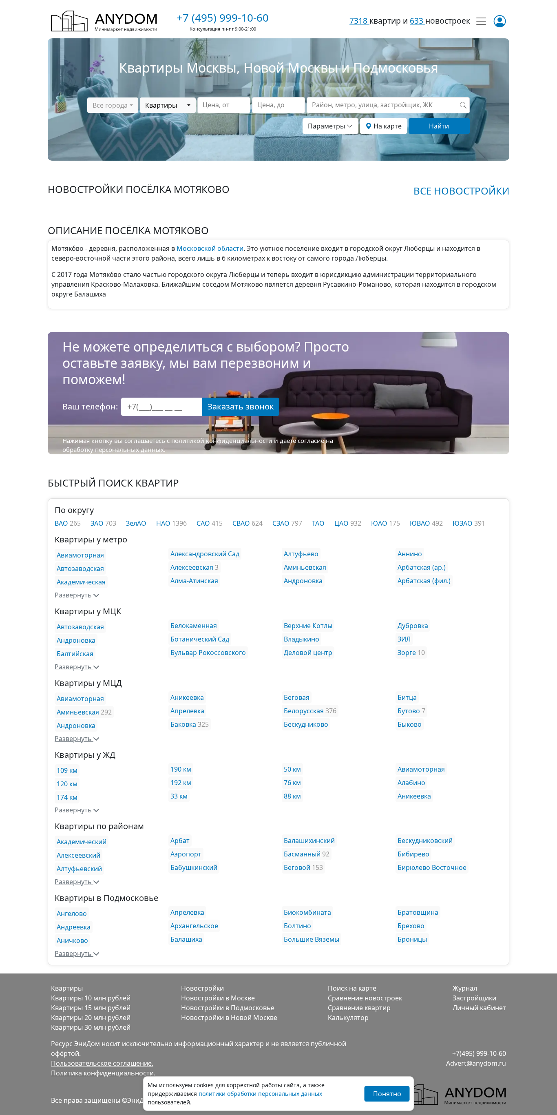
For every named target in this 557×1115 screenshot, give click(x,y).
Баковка (183, 724)
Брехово (411, 925)
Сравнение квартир (359, 1007)
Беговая (296, 697)
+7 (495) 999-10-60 (223, 17)
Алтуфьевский (79, 868)
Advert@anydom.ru (476, 1063)
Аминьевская (305, 567)
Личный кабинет (479, 1007)
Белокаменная (193, 625)
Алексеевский (78, 855)
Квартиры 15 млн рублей (90, 1007)
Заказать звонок (241, 406)
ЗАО (98, 523)
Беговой (297, 867)
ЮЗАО (463, 523)
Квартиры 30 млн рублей (90, 1027)
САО (204, 523)
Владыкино (301, 639)
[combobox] (112, 105)
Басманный (302, 854)
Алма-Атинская (194, 580)
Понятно (387, 1093)
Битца (407, 697)
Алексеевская (191, 567)
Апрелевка (187, 710)
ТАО (318, 523)
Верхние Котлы (308, 625)
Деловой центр (308, 652)
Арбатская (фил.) (424, 580)
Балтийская (75, 653)
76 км (292, 782)
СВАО (242, 523)
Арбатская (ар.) (422, 567)
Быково (410, 724)
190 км (180, 769)
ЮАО (380, 523)
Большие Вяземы (311, 939)
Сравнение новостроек (365, 997)
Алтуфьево (301, 553)
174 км (67, 797)
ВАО (62, 523)
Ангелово (72, 913)
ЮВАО (421, 523)
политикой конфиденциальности (221, 440)
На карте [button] (387, 126)
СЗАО (281, 523)
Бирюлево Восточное (432, 867)
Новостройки (202, 988)
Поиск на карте (352, 988)
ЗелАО (136, 523)
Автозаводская (80, 568)
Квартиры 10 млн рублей (90, 997)
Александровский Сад (204, 553)
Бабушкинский (193, 867)
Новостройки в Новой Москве (229, 1017)
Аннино (410, 553)
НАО (164, 523)
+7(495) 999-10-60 (479, 1053)
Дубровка (413, 625)
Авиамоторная (80, 555)
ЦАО (342, 523)
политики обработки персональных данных (260, 1093)
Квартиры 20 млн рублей (90, 1017)
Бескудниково (306, 724)
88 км (292, 796)
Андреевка (74, 927)
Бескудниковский (425, 840)
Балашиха (186, 939)
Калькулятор (348, 1017)
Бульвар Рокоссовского (208, 652)
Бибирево (413, 854)
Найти (439, 126)
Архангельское (194, 925)
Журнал (465, 988)
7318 (359, 20)
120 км (67, 783)
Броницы (412, 939)
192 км (180, 782)
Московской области (210, 248)
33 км (179, 796)
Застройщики (474, 997)
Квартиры (67, 988)
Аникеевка (187, 697)
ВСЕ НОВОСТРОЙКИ (461, 190)
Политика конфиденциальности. (103, 1073)
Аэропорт (185, 854)
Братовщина (418, 912)
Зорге (407, 652)
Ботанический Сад (199, 639)
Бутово (409, 710)
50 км (292, 769)
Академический (81, 841)
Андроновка (303, 580)
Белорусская (304, 710)
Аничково (72, 940)
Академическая (81, 581)
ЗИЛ (404, 639)
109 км (67, 770)
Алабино (411, 782)
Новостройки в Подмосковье (227, 1007)
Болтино (297, 925)
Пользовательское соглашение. (102, 1063)
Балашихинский (309, 840)
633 (417, 20)
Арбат (180, 840)
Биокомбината (307, 912)
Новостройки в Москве (218, 997)
